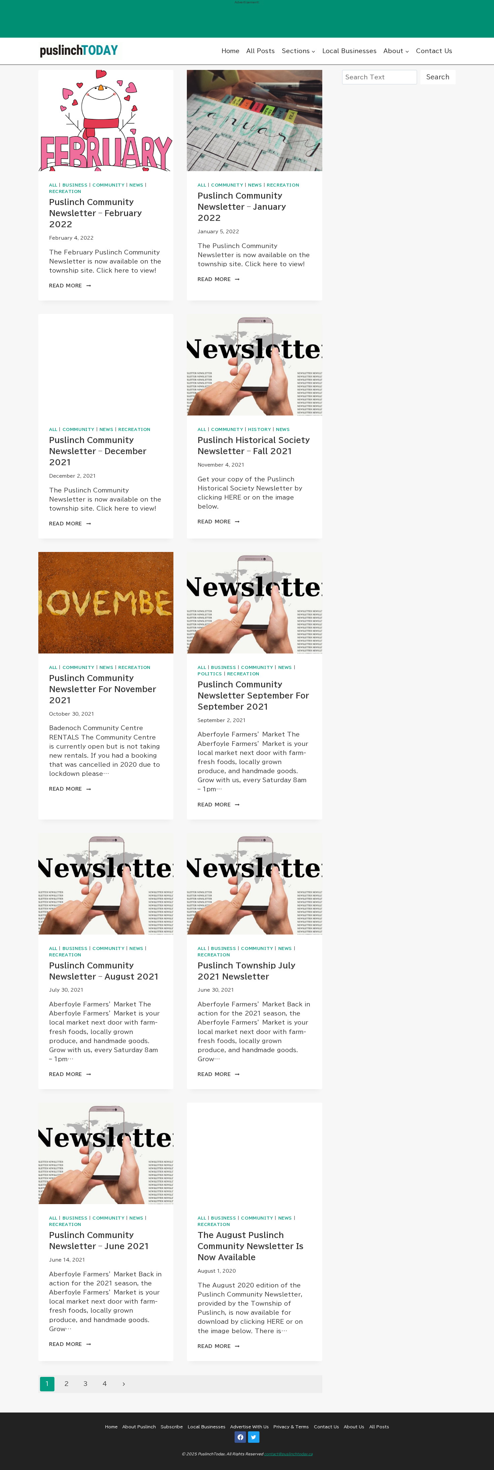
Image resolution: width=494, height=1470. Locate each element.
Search (438, 77)
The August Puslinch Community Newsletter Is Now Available (250, 1246)
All (53, 185)
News (136, 185)
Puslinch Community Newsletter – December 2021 (98, 451)
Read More (70, 285)
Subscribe (172, 1427)
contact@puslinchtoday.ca (288, 1454)
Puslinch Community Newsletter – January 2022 (242, 207)
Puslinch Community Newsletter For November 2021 (102, 689)
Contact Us (434, 51)
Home (230, 51)
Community (108, 185)
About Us (354, 1427)
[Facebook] (240, 1437)
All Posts (260, 51)
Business (75, 185)
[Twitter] (253, 1437)
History (259, 429)
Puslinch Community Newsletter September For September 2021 (253, 695)
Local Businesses (349, 51)
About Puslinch (139, 1427)
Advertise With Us (249, 1427)
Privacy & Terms (291, 1427)
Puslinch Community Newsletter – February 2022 (95, 213)
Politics (210, 674)
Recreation (65, 191)
